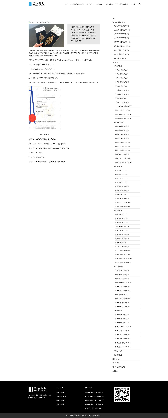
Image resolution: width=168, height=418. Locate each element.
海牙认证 (89, 4)
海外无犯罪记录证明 (76, 4)
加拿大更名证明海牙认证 (122, 146)
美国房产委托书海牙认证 (122, 110)
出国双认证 (109, 4)
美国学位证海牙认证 (121, 78)
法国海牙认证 (118, 351)
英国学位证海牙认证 (121, 222)
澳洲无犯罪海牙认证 (121, 182)
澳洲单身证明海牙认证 (122, 198)
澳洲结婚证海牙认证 (121, 174)
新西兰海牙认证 (118, 266)
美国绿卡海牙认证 (120, 98)
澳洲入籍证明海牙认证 (122, 186)
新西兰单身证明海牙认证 (122, 298)
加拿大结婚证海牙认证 (122, 130)
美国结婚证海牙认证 (121, 74)
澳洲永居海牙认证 (120, 194)
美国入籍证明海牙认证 (122, 90)
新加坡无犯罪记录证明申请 (122, 46)
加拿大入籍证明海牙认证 (122, 142)
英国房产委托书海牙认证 (122, 250)
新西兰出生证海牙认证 (122, 270)
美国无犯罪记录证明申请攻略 (94, 392)
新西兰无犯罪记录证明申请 (122, 42)
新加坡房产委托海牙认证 (122, 343)
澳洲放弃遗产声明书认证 (122, 202)
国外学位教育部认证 (122, 4)
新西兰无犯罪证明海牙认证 (123, 282)
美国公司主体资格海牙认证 (123, 118)
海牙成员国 (100, 4)
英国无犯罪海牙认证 (121, 230)
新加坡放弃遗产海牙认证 (122, 347)
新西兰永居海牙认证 (121, 294)
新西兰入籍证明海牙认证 (122, 286)
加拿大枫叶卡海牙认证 (122, 154)
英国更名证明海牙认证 (122, 238)
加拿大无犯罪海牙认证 (122, 138)
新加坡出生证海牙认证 (122, 315)
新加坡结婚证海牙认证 (122, 319)
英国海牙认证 (118, 210)
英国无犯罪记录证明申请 (121, 34)
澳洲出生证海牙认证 (121, 170)
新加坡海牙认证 (118, 311)
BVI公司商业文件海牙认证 (123, 262)
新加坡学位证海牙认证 (122, 322)
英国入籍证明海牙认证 (122, 234)
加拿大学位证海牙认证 (122, 134)
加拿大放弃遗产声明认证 (122, 158)
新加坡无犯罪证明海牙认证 (123, 327)
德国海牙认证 (118, 355)
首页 (66, 4)
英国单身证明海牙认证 (122, 246)
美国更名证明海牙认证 (122, 94)
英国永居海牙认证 (120, 242)
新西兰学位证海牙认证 (122, 278)
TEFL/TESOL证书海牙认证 (123, 106)
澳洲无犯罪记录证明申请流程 (94, 404)
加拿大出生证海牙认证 (122, 126)
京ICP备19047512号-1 (73, 415)
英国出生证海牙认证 (121, 214)
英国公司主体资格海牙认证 (123, 258)
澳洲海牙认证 (118, 166)
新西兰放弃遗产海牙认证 (122, 307)
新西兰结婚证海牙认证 (122, 274)
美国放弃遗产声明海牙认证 (123, 114)
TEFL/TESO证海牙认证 (122, 226)
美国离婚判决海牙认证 (122, 82)
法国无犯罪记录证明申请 (121, 50)
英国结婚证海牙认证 (121, 218)
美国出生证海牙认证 (121, 70)
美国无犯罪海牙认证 (121, 86)
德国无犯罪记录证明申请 (121, 54)
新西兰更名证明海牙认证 (122, 290)
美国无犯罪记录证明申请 (121, 26)
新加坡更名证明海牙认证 (122, 335)
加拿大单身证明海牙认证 (122, 150)
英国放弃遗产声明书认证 (122, 254)
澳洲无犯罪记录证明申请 (121, 38)
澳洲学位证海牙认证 (121, 178)
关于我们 (133, 4)
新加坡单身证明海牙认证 (122, 339)
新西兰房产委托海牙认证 (122, 303)
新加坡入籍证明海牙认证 (122, 331)
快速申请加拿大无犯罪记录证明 (94, 396)
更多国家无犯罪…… (120, 58)
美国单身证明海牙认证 (122, 102)
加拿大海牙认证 (118, 122)
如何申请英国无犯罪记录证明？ (94, 400)
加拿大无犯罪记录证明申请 (122, 30)
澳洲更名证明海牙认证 (122, 190)
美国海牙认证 (118, 66)
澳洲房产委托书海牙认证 (122, 206)
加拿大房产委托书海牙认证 (123, 162)
